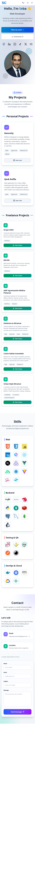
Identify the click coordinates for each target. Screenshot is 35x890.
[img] (7, 446)
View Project (18, 245)
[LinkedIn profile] (9, 44)
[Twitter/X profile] (26, 44)
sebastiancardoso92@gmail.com (18, 636)
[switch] (28, 2)
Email (5, 672)
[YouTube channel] (31, 44)
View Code (19, 160)
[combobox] (23, 2)
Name (5, 663)
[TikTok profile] (20, 44)
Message (6, 690)
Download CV (18, 37)
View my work (16, 30)
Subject (6, 681)
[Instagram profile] (15, 44)
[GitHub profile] (4, 44)
